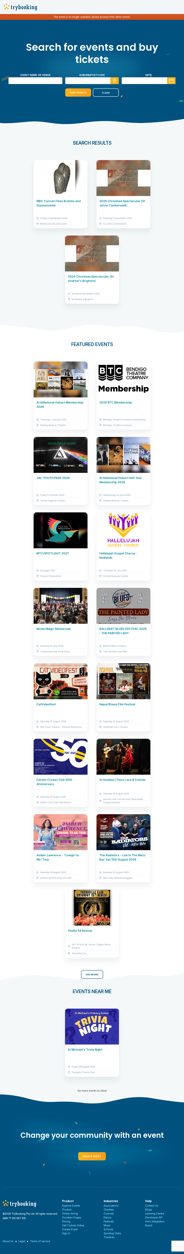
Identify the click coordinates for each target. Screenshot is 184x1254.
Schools (108, 1229)
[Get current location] (114, 80)
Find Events (78, 92)
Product (67, 1209)
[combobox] (92, 80)
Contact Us (151, 1205)
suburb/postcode (92, 75)
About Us (8, 1241)
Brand (148, 1225)
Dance (107, 1217)
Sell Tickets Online (73, 1225)
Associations (111, 1205)
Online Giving (70, 1213)
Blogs (148, 1209)
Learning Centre (154, 1213)
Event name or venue (35, 75)
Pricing (66, 1221)
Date (148, 75)
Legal (22, 1241)
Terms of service (40, 1241)
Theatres (109, 1237)
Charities (109, 1209)
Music (107, 1225)
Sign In (66, 1233)
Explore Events (71, 1205)
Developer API (153, 1217)
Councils (109, 1213)
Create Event (92, 1156)
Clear (106, 92)
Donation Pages (71, 1217)
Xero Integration (154, 1221)
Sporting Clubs (112, 1233)
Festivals (109, 1221)
